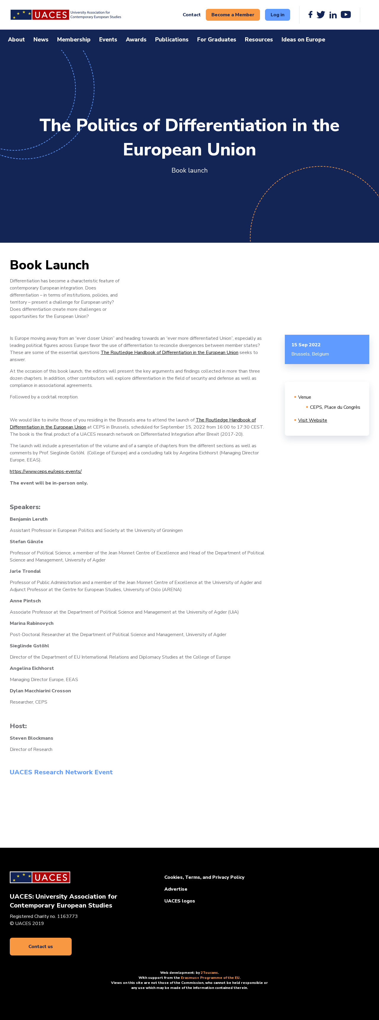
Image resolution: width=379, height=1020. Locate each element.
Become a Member (232, 15)
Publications (172, 40)
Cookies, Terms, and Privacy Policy (204, 877)
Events (108, 40)
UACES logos (179, 901)
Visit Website (312, 420)
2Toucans (209, 972)
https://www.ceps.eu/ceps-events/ (46, 471)
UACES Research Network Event (61, 772)
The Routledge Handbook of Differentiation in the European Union (169, 352)
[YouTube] (346, 14)
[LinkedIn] (333, 14)
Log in (278, 15)
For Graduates (216, 40)
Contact (192, 15)
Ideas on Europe (303, 40)
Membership (74, 40)
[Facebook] (310, 14)
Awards (136, 40)
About (16, 40)
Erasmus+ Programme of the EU (210, 977)
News (41, 40)
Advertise (175, 889)
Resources (259, 40)
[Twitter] (321, 14)
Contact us (40, 946)
